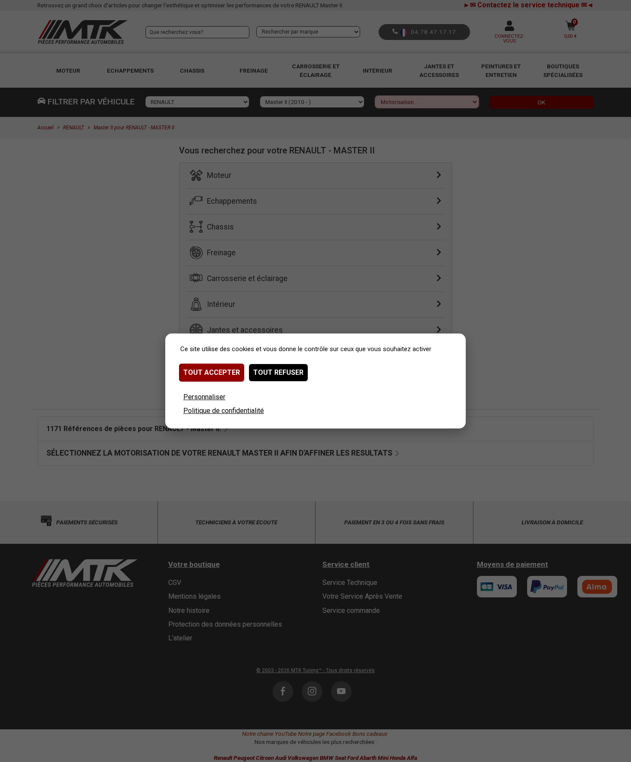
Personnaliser (204, 397)
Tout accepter (211, 372)
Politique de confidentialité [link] (223, 411)
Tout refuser (278, 372)
